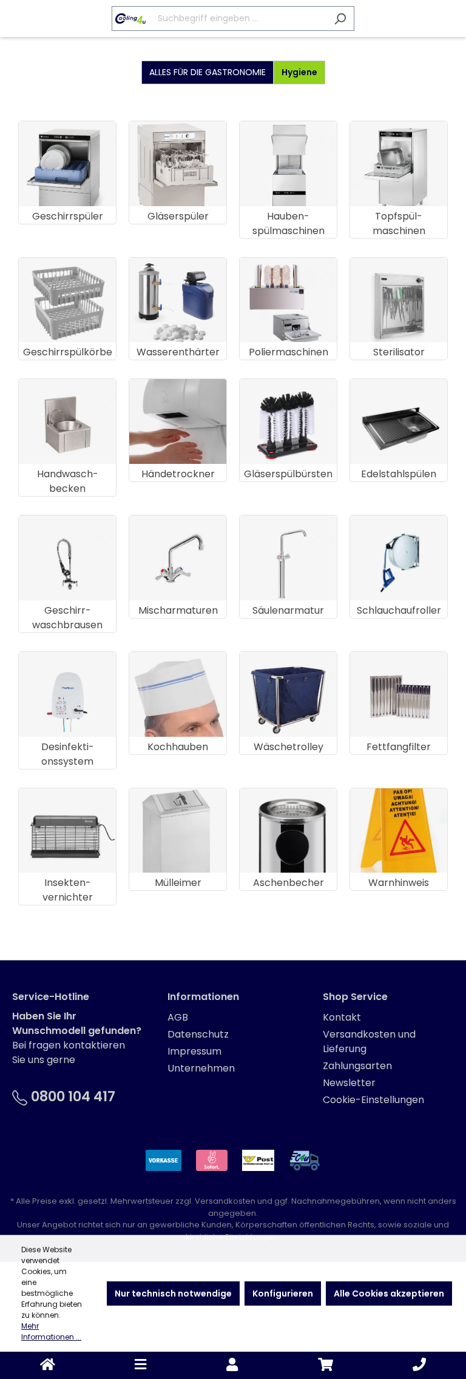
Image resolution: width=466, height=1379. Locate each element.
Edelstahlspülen (398, 474)
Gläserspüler (178, 216)
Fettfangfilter (398, 747)
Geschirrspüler (67, 216)
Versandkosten (225, 1201)
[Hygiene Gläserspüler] (177, 163)
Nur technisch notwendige (173, 1293)
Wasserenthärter (178, 352)
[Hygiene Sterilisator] (398, 300)
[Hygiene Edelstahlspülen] (398, 421)
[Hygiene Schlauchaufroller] (398, 557)
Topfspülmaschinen (399, 223)
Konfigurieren (282, 1293)
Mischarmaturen (178, 610)
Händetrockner (178, 474)
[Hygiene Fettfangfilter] (398, 694)
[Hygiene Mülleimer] (177, 830)
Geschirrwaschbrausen (67, 617)
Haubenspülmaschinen (288, 223)
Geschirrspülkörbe (67, 352)
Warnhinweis (398, 883)
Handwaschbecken (67, 481)
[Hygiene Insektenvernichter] (67, 830)
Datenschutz (198, 1034)
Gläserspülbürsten (288, 474)
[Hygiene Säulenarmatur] (288, 557)
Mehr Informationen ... (51, 1331)
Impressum (194, 1051)
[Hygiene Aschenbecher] (288, 830)
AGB (177, 1017)
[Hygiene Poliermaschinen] (288, 300)
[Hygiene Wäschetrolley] (288, 694)
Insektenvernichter (67, 890)
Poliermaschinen (288, 352)
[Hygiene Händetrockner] (177, 421)
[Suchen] (340, 18)
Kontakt (342, 1017)
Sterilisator (399, 352)
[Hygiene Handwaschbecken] (67, 421)
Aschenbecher (288, 883)
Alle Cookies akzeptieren (389, 1293)
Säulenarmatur (288, 610)
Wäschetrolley (288, 747)
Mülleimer (178, 883)
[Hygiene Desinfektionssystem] (67, 694)
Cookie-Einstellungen (373, 1100)
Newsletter (349, 1083)
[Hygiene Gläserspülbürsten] (288, 421)
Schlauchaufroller (399, 610)
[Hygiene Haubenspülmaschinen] (288, 163)
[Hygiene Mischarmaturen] (177, 557)
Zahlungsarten (357, 1066)
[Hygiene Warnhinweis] (398, 830)
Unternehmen (201, 1068)
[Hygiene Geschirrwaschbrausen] (67, 557)
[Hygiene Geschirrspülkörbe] (67, 300)
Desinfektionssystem (67, 754)
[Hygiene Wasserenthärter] (177, 300)
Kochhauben (177, 747)
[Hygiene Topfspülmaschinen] (398, 163)
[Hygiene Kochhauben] (177, 694)
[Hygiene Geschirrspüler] (67, 163)
